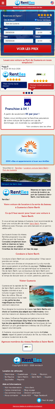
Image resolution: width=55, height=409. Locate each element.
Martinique (9, 374)
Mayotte (20, 380)
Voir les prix (27, 49)
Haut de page (47, 400)
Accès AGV (26, 395)
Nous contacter (11, 395)
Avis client (29, 388)
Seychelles (9, 380)
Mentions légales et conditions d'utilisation (27, 406)
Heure (37, 28)
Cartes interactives (13, 390)
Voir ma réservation (13, 388)
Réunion (43, 374)
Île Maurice (9, 377)
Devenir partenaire (32, 393)
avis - (44, 17)
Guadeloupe (23, 374)
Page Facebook (40, 395)
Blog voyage (29, 390)
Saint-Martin (23, 377)
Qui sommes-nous (13, 393)
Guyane (48, 377)
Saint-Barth (34, 224)
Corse (33, 374)
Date (5, 28)
